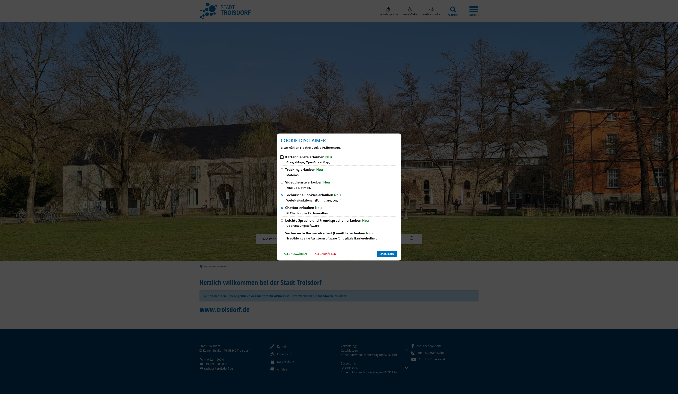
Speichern (387, 254)
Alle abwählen (325, 254)
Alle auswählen (295, 254)
